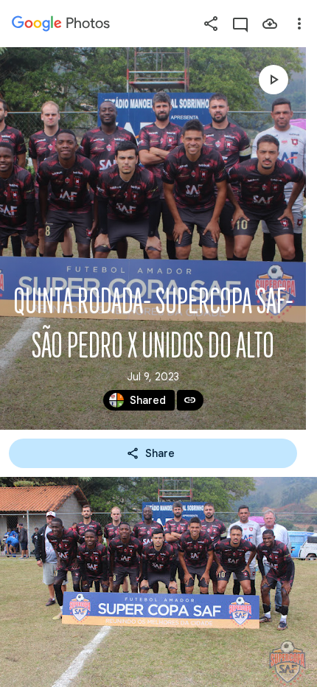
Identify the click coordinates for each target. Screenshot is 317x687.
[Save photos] (270, 23)
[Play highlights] (273, 79)
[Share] (211, 23)
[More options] (299, 23)
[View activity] (240, 23)
